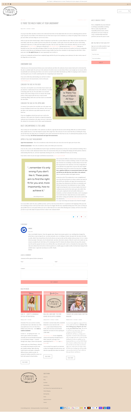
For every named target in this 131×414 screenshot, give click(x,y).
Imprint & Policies (47, 399)
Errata (45, 396)
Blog (44, 379)
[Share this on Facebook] (77, 217)
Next (85, 19)
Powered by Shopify (44, 408)
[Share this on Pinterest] (81, 217)
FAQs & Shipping (47, 391)
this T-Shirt (55, 341)
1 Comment (33, 28)
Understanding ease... (26, 80)
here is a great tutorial (59, 155)
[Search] (129, 11)
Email (56, 261)
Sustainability (46, 385)
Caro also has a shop (48, 335)
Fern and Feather (32, 46)
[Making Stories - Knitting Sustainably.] (10, 11)
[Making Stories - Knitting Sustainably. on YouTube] (10, 4)
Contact (45, 402)
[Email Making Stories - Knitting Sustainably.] (3, 4)
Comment (23, 268)
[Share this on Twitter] (73, 217)
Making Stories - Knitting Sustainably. (32, 408)
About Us (45, 376)
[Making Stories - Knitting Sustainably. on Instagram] (5, 4)
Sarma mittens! (73, 46)
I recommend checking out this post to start (75, 198)
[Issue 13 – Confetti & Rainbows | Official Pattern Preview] (31, 302)
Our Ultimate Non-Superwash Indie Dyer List (53, 388)
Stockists (45, 382)
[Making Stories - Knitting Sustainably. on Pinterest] (8, 4)
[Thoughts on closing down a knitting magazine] (76, 302)
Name (22, 261)
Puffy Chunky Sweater (54, 46)
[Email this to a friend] (85, 217)
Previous (80, 19)
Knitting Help (46, 394)
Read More (25, 362)
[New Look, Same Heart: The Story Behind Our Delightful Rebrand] (54, 302)
